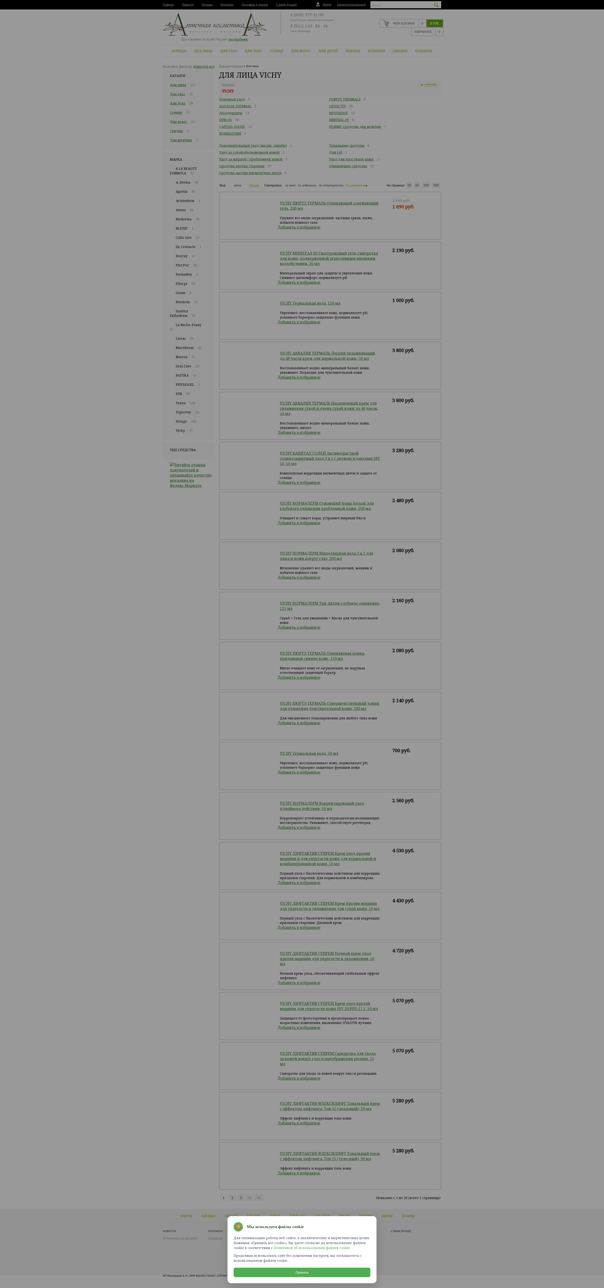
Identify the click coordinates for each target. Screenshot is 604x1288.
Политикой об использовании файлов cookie (312, 1248)
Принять (302, 1272)
